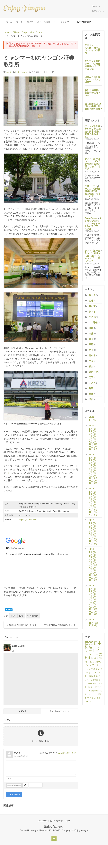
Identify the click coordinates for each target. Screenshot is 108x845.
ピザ (97, 687)
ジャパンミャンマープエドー (93, 672)
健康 (91, 328)
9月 (92, 475)
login (68, 820)
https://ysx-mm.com (27, 519)
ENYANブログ (84, 22)
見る (91, 350)
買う (91, 339)
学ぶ (91, 361)
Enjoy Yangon (81, 830)
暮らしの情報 (43, 22)
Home (7, 32)
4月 (92, 436)
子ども (92, 383)
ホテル (95, 683)
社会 (91, 366)
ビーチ (95, 694)
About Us (96, 6)
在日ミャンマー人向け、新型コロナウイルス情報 (92, 49)
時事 (91, 388)
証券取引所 (32, 616)
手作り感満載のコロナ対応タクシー (92, 93)
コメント (22, 711)
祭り (98, 691)
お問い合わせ (98, 11)
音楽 (89, 643)
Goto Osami (36, 32)
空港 (93, 669)
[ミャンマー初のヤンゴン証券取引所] (41, 101)
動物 (91, 676)
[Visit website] (13, 651)
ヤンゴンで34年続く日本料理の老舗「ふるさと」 (93, 133)
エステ (89, 694)
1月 (92, 420)
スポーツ (93, 372)
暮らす (92, 306)
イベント (92, 652)
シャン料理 (96, 698)
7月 (92, 441)
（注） (8, 473)
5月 (92, 468)
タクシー (90, 687)
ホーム (9, 22)
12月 (93, 449)
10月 (93, 444)
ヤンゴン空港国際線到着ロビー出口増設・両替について (92, 192)
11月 (93, 446)
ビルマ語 (94, 680)
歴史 (91, 399)
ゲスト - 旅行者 (92, 250)
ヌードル (88, 702)
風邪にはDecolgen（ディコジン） (23, 625)
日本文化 (96, 657)
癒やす (30, 22)
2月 (92, 431)
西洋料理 (92, 691)
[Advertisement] (41, 679)
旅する (92, 311)
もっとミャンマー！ (63, 22)
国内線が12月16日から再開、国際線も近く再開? (93, 106)
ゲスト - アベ (91, 186)
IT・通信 (93, 322)
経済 (8, 72)
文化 (91, 300)
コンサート (92, 648)
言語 (91, 377)
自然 (91, 333)
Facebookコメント (59, 711)
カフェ (88, 661)
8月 (92, 504)
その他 (92, 317)
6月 (92, 439)
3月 (92, 434)
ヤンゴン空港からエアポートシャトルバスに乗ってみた (93, 223)
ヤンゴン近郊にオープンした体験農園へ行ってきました (92, 65)
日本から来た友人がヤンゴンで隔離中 (92, 79)
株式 (13, 616)
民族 (91, 344)
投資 (21, 616)
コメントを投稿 (14, 794)
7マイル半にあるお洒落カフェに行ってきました (61, 625)
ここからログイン (67, 752)
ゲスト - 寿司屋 (92, 126)
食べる (19, 22)
